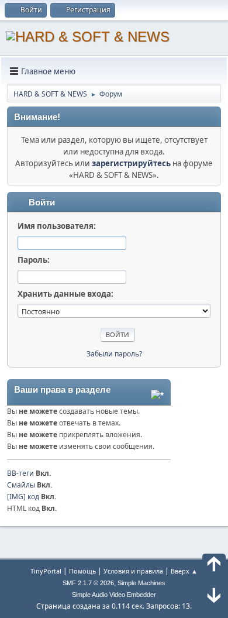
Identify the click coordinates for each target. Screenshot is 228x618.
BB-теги (20, 473)
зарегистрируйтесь (131, 163)
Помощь (82, 570)
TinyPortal (45, 570)
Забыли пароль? (114, 354)
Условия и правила (133, 570)
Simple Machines (141, 582)
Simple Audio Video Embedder (114, 594)
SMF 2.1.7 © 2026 (88, 582)
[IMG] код (23, 497)
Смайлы (21, 485)
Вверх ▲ (184, 570)
